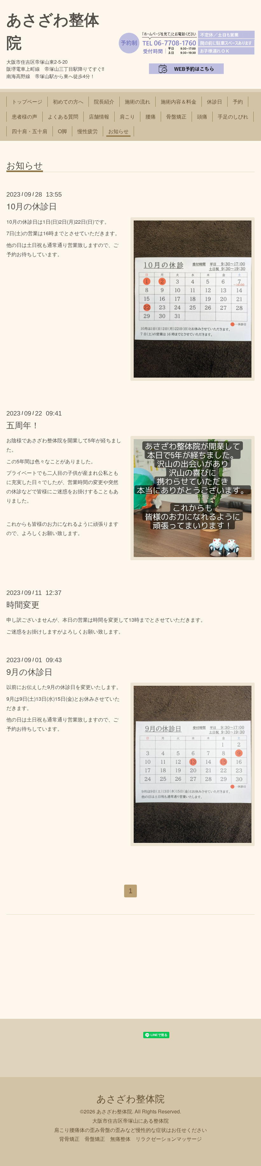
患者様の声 (24, 116)
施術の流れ (137, 101)
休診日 (214, 101)
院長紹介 (104, 101)
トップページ (27, 101)
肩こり (127, 116)
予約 (238, 101)
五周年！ (22, 425)
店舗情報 (99, 116)
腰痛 (150, 116)
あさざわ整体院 (130, 1098)
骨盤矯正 (176, 116)
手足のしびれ (233, 116)
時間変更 (22, 604)
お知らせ (118, 131)
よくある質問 (63, 116)
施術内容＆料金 (178, 101)
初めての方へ (68, 101)
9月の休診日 (29, 671)
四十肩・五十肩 (29, 131)
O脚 (62, 131)
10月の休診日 (31, 206)
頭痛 (202, 116)
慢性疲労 (87, 131)
